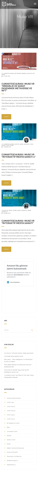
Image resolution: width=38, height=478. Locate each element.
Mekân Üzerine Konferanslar (15, 448)
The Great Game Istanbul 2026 (13, 356)
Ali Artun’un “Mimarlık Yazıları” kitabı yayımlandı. (19, 353)
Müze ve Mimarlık (12, 452)
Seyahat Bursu (11, 464)
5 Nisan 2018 (6, 213)
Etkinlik (9, 435)
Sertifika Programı (12, 460)
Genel (8, 444)
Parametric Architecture (14, 456)
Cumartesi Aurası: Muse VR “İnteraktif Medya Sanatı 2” (19, 155)
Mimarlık (24, 73)
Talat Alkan (9, 145)
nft (34, 73)
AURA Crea (10, 402)
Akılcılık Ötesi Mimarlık (14, 398)
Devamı (6, 116)
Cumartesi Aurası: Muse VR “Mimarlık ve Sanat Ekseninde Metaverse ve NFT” (18, 87)
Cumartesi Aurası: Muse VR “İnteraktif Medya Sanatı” (18, 221)
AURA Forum (11, 406)
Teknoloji (5, 211)
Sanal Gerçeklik (24, 144)
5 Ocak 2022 (6, 76)
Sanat (3, 74)
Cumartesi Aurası (8, 73)
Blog (8, 427)
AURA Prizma (11, 410)
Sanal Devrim (13, 210)
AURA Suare (10, 415)
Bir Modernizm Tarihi (13, 423)
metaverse (17, 73)
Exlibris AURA (11, 440)
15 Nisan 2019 (7, 147)
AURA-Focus (11, 419)
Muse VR (29, 73)
